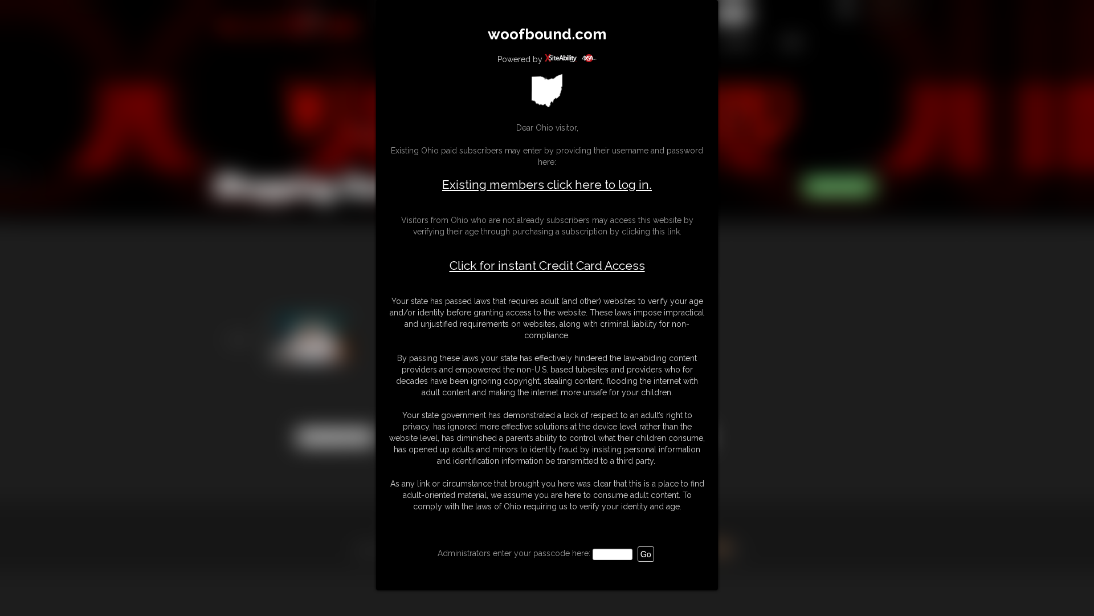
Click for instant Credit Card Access (547, 265)
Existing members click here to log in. (547, 184)
